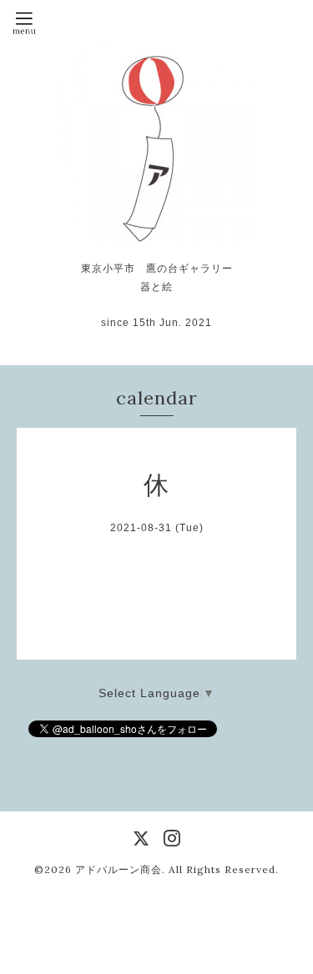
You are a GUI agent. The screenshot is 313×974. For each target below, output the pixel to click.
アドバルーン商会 (118, 869)
